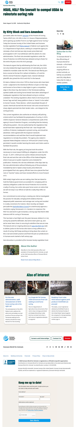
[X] (58, 34)
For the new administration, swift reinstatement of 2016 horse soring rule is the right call (13, 301)
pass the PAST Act (38, 226)
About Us (5, 356)
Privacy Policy (36, 356)
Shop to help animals (48, 356)
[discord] (71, 346)
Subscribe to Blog (64, 88)
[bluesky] (59, 346)
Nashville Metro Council (21, 207)
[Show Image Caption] (71, 48)
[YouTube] (68, 346)
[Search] (59, 2)
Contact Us (57, 338)
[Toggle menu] (62, 2)
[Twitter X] (53, 346)
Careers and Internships (40, 338)
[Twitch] (47, 346)
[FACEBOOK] (61, 34)
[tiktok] (65, 346)
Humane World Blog (9, 5)
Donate (68, 2)
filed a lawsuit (24, 46)
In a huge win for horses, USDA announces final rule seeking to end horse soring (37, 300)
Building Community (16, 356)
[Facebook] (56, 346)
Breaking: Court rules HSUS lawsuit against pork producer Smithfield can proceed (61, 300)
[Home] (9, 338)
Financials (27, 356)
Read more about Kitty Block (30, 260)
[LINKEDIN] (63, 34)
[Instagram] (50, 346)
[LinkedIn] (62, 346)
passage (25, 36)
